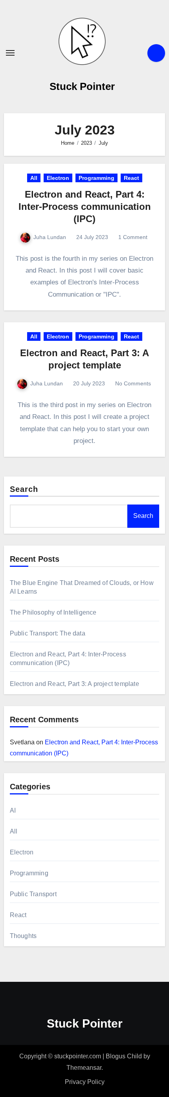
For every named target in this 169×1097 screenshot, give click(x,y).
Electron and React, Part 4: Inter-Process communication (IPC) (84, 206)
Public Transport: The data (47, 633)
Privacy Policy (85, 1081)
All (33, 178)
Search (24, 489)
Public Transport (33, 894)
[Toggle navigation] (10, 53)
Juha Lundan (49, 237)
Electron (58, 178)
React (131, 178)
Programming (96, 178)
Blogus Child (124, 1056)
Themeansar (83, 1067)
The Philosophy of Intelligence (53, 612)
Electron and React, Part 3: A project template (74, 683)
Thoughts (23, 936)
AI (13, 810)
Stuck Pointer (82, 86)
